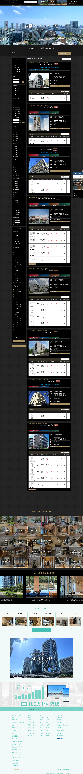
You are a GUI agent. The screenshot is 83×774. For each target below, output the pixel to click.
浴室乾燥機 (17, 298)
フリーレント (17, 210)
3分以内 (16, 148)
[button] (61, 588)
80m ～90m (17, 109)
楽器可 (16, 276)
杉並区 (34, 730)
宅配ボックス (17, 239)
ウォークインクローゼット (19, 320)
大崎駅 (47, 730)
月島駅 (41, 735)
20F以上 (16, 169)
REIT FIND (9, 5)
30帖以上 (16, 187)
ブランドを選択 (18, 346)
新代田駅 (60, 76)
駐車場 (16, 245)
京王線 (55, 160)
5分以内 (16, 150)
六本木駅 (41, 719)
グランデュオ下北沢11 (46, 107)
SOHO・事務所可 (18, 291)
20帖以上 (16, 185)
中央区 (34, 717)
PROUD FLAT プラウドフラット (17, 724)
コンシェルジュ (17, 256)
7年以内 (16, 134)
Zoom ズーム (14, 758)
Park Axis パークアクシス (16, 717)
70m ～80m (17, 107)
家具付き (16, 337)
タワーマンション (18, 196)
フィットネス (17, 258)
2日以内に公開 (17, 220)
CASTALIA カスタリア (16, 730)
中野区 (29, 730)
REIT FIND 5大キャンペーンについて (63, 717)
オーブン (16, 310)
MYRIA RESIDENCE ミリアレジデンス (18, 739)
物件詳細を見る (53, 85)
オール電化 (17, 270)
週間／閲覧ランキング (61, 719)
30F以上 (16, 171)
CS (15, 274)
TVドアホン (17, 241)
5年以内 (16, 132)
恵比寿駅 (47, 719)
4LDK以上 (16, 73)
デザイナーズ (17, 198)
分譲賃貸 (16, 200)
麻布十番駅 (42, 717)
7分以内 (16, 152)
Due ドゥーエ (14, 738)
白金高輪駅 (42, 724)
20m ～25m (17, 90)
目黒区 (34, 722)
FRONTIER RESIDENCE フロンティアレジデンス (19, 755)
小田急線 (55, 210)
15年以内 (16, 138)
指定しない (17, 117)
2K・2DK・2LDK (17, 69)
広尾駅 (41, 722)
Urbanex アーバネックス (16, 727)
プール (16, 260)
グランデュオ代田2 (46, 332)
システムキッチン (18, 302)
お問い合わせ (59, 733)
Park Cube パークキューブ (17, 725)
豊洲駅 (47, 722)
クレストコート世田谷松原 (47, 381)
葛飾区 (34, 733)
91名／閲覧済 (32, 197)
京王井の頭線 (56, 76)
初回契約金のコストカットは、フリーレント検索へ (41, 709)
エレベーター (17, 235)
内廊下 (16, 268)
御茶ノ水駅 (48, 733)
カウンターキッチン (18, 304)
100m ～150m (18, 113)
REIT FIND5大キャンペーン (41, 630)
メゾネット (17, 322)
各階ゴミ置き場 (17, 266)
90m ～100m (17, 111)
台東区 (34, 724)
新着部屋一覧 (59, 722)
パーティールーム (18, 264)
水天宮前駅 (42, 730)
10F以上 (16, 167)
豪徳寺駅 (58, 283)
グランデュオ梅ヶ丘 (47, 270)
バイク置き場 (17, 249)
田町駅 (41, 725)
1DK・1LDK (17, 67)
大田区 (29, 727)
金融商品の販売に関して (61, 730)
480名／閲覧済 (32, 423)
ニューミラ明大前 (46, 150)
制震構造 (16, 280)
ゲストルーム (17, 262)
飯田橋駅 (47, 725)
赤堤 (59, 434)
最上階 (16, 173)
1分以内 (16, 146)
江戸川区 (30, 735)
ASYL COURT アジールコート (17, 752)
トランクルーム (17, 243)
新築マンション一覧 (60, 724)
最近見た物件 (75, 177)
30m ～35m (17, 94)
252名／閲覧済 (32, 268)
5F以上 (16, 165)
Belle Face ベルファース (16, 762)
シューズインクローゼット (19, 318)
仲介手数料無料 (17, 212)
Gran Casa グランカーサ (16, 749)
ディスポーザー (17, 308)
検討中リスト (59, 727)
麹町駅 (47, 728)
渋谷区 (29, 719)
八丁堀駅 (41, 733)
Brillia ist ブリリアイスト (16, 735)
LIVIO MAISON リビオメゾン (17, 760)
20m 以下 (17, 88)
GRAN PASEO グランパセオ (17, 741)
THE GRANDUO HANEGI (46, 199)
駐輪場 (16, 251)
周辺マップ (62, 85)
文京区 (29, 724)
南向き (16, 333)
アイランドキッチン (18, 306)
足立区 (29, 733)
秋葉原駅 (47, 735)
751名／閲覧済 (32, 105)
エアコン (16, 316)
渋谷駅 (47, 717)
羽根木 (60, 116)
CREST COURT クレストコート (17, 747)
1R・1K (16, 65)
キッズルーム (17, 254)
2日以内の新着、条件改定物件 (62, 725)
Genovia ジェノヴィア (16, 744)
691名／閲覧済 (32, 330)
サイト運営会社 (60, 735)
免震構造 (16, 278)
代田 (59, 209)
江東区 (34, 719)
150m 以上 (17, 115)
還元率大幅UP (17, 214)
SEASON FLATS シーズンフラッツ (18, 736)
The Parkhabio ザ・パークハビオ (18, 722)
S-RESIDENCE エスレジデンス (17, 743)
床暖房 (16, 314)
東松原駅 (60, 77)
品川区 (29, 722)
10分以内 (16, 154)
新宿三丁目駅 (48, 724)
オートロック (17, 237)
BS (15, 272)
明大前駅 (58, 160)
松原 (59, 279)
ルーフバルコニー (18, 326)
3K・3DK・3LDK (17, 71)
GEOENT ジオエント (15, 763)
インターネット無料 (18, 282)
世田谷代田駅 (59, 210)
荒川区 (34, 728)
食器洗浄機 (17, 312)
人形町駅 (41, 728)
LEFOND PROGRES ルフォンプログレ (18, 728)
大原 (59, 73)
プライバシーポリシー (61, 728)
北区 (29, 728)
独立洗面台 (17, 293)
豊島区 (34, 727)
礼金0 (16, 208)
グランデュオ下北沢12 (46, 64)
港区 (29, 717)
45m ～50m (17, 100)
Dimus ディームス (15, 733)
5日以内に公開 (17, 222)
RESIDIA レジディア (15, 719)
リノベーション (17, 335)
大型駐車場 (17, 247)
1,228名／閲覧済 (33, 62)
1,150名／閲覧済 (33, 379)
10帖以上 (16, 181)
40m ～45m (17, 98)
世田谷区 (57, 73)
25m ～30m (17, 92)
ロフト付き (17, 324)
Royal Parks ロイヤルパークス (17, 746)
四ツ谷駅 (47, 727)
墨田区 (29, 725)
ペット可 (16, 202)
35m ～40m (17, 96)
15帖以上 (16, 183)
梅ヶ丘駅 (58, 281)
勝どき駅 (41, 727)
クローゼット (17, 300)
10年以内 (16, 136)
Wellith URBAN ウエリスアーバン (18, 757)
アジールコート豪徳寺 (46, 425)
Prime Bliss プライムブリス (17, 765)
